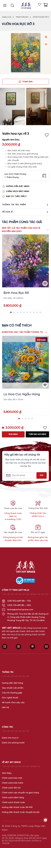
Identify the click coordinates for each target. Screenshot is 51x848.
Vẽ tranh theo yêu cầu (13, 702)
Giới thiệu (7, 773)
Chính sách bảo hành (17, 191)
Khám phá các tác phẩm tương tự (22, 332)
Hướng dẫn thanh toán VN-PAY (17, 807)
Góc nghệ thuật (10, 698)
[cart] (45, 5)
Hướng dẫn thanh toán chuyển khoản (21, 812)
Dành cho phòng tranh (13, 743)
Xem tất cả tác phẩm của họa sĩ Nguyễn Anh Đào (21, 229)
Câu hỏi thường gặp (12, 693)
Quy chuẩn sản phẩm (12, 688)
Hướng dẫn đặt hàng (18, 186)
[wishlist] (39, 4)
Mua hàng (13, 434)
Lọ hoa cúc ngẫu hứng (22, 394)
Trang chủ (6, 17)
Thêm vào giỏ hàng (37, 434)
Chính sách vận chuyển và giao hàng (20, 793)
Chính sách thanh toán (13, 802)
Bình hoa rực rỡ (16, 293)
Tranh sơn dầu (22, 17)
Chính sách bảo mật (12, 778)
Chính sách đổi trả (11, 788)
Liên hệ (5, 707)
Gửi (41, 475)
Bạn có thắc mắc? (16, 196)
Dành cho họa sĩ (10, 738)
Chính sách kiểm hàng (13, 797)
